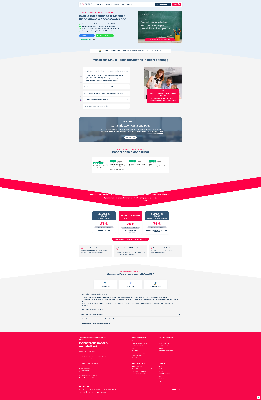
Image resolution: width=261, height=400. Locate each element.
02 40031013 (85, 370)
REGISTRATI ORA (130, 137)
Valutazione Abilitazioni (138, 355)
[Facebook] (80, 386)
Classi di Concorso (164, 343)
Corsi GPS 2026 (136, 341)
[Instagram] (84, 386)
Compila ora (157, 51)
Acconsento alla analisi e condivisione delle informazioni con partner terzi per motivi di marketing (95, 362)
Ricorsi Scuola (136, 358)
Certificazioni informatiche (139, 371)
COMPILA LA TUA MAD (87, 35)
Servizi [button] (99, 4)
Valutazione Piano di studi (139, 353)
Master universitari (137, 366)
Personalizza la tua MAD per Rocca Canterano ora (130, 239)
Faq (160, 381)
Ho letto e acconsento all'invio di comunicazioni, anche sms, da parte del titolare (93, 357)
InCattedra (135, 350)
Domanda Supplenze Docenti (140, 343)
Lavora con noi (162, 378)
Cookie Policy (82, 392)
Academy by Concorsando (166, 350)
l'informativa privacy (90, 356)
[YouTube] (88, 386)
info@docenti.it (85, 368)
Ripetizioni (161, 348)
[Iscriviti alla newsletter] (108, 351)
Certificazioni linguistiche (139, 373)
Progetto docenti (163, 345)
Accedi (160, 366)
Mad (133, 348)
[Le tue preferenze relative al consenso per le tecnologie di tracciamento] (258, 397)
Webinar (116, 4)
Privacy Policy (91, 392)
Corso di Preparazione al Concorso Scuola (143, 369)
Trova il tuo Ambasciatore (87, 378)
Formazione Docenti (164, 341)
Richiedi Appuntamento (165, 373)
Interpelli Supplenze (137, 345)
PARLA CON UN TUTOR (106, 35)
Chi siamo (109, 4)
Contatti (129, 4)
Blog (123, 4)
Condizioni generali (101, 392)
